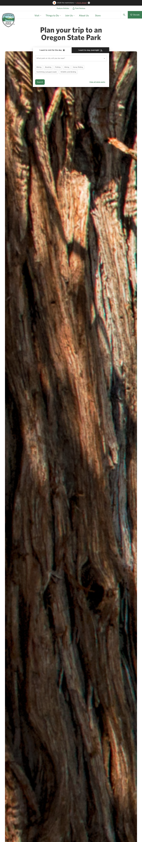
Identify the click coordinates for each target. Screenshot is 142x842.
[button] (124, 14)
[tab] (52, 50)
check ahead (81, 3)
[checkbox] (39, 67)
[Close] (88, 2)
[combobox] (71, 58)
